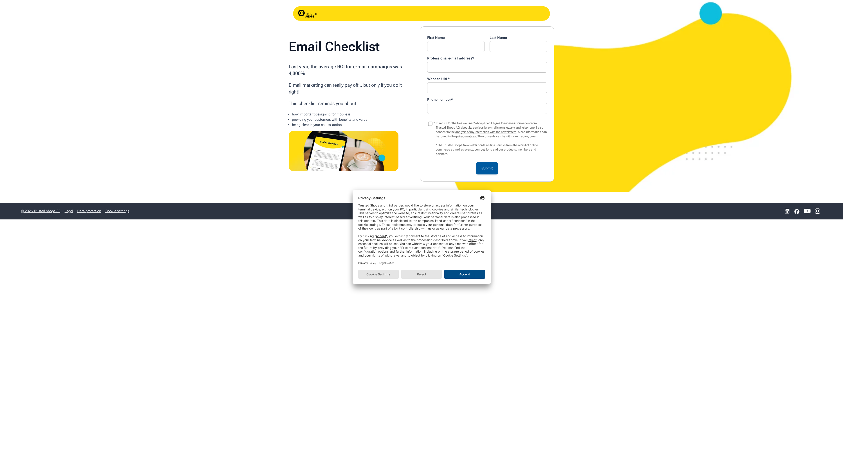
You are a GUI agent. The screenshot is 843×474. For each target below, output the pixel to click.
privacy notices (466, 136)
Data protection (89, 211)
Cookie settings (117, 211)
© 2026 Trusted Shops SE (40, 211)
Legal (69, 211)
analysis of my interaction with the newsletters (485, 132)
